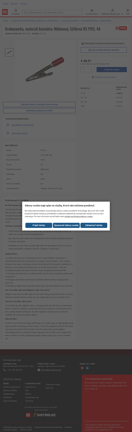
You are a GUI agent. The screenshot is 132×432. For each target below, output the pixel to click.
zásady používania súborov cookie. (78, 216)
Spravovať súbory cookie (66, 225)
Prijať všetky (39, 225)
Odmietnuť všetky (93, 225)
